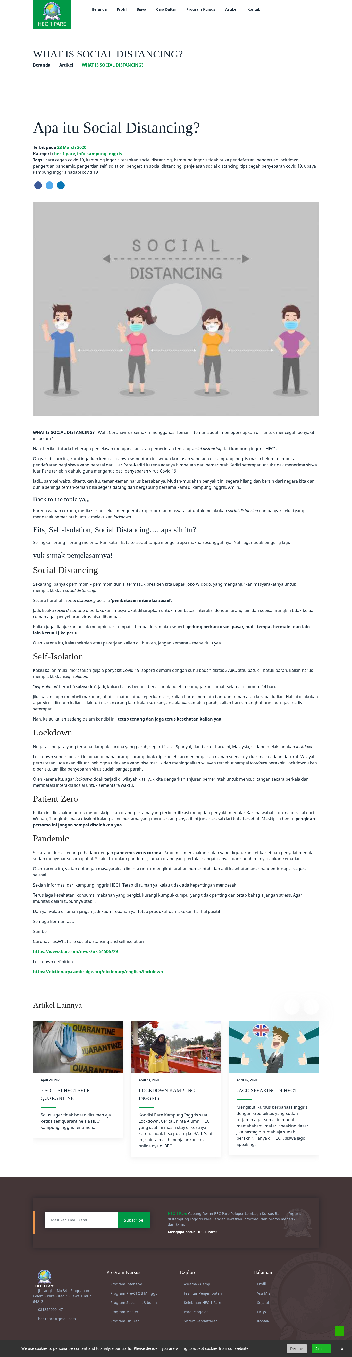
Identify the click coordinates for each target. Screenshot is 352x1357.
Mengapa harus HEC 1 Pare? (193, 1231)
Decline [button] (296, 1348)
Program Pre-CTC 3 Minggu (133, 1293)
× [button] (342, 1348)
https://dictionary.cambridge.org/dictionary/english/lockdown (98, 971)
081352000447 (50, 1309)
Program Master (123, 1311)
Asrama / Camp (196, 1283)
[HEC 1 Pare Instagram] (287, 9)
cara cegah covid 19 (65, 160)
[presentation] (292, 1007)
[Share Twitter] (49, 185)
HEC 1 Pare (177, 1213)
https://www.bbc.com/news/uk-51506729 (75, 951)
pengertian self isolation (100, 166)
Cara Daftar (166, 9)
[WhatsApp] (339, 1331)
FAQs (261, 1311)
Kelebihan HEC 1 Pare (202, 1302)
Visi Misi (263, 1293)
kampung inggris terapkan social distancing (129, 160)
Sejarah (263, 1302)
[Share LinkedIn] (61, 185)
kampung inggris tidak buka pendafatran (214, 160)
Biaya (141, 9)
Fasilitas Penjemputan (202, 1293)
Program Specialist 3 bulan (133, 1302)
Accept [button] (321, 1348)
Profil (122, 9)
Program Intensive (125, 1283)
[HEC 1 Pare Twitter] (300, 9)
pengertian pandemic (54, 166)
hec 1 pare (64, 153)
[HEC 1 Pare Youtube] (293, 9)
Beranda (99, 9)
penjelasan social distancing (211, 166)
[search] (312, 9)
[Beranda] (52, 14)
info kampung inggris (99, 153)
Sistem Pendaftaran (200, 1321)
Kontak (253, 9)
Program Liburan (124, 1321)
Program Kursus (200, 9)
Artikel (231, 9)
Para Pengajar (195, 1311)
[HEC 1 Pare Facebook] (280, 9)
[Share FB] (38, 185)
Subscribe (133, 1220)
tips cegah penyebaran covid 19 (271, 166)
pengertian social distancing (154, 166)
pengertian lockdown (277, 160)
